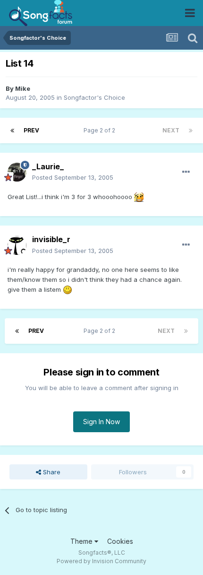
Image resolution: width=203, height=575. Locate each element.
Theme (82, 541)
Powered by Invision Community (101, 561)
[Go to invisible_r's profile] (17, 245)
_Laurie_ (48, 166)
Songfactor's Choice (94, 97)
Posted (72, 177)
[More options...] (186, 172)
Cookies (120, 541)
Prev (31, 130)
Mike (22, 88)
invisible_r (51, 239)
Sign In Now (101, 422)
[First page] (12, 130)
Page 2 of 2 (101, 130)
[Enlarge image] (139, 196)
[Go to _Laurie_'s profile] (17, 172)
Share (50, 472)
